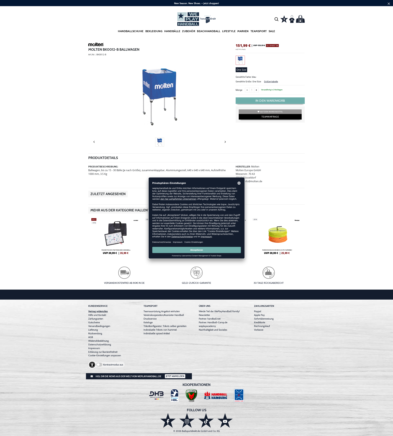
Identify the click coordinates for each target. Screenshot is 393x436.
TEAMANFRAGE (270, 116)
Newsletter (204, 315)
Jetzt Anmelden (175, 376)
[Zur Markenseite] (96, 45)
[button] (276, 19)
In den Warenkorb (270, 100)
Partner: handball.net (209, 318)
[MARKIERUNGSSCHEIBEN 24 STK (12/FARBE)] (277, 236)
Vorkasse (258, 329)
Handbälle (172, 31)
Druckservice (150, 318)
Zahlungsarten (95, 318)
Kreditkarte (259, 322)
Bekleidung (154, 31)
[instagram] (187, 420)
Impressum (94, 348)
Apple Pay (259, 315)
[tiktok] (206, 420)
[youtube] (225, 420)
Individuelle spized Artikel (157, 333)
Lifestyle (228, 31)
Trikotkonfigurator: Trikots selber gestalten (165, 326)
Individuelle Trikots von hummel (160, 329)
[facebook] (168, 420)
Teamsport (259, 31)
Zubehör (188, 31)
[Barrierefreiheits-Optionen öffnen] (92, 365)
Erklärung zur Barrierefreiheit (102, 351)
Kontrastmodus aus (113, 364)
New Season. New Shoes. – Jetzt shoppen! (196, 3)
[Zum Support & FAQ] (284, 18)
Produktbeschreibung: (103, 166)
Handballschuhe (130, 31)
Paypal (257, 311)
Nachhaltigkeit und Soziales (213, 329)
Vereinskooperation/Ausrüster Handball (164, 315)
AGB (90, 337)
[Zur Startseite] (196, 19)
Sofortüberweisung (264, 318)
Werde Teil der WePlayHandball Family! (219, 311)
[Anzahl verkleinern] (247, 90)
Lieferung (93, 329)
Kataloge (148, 322)
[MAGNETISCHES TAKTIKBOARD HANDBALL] (116, 236)
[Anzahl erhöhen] (256, 90)
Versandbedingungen (99, 326)
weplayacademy (207, 326)
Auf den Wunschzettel (271, 111)
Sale (272, 31)
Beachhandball (208, 31)
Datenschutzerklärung (99, 344)
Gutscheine (94, 322)
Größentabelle (271, 81)
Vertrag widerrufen (98, 311)
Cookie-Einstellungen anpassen (104, 355)
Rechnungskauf (262, 326)
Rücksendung (95, 333)
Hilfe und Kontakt (97, 315)
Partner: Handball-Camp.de (213, 322)
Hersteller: (243, 166)
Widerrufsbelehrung (98, 340)
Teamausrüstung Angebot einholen (162, 311)
